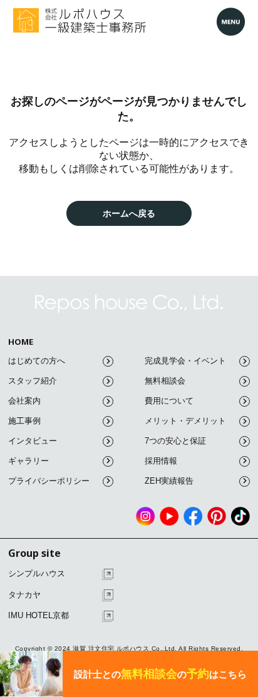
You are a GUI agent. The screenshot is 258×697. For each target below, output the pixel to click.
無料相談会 (165, 380)
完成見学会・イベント (185, 360)
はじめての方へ (36, 360)
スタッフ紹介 (32, 380)
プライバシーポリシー (49, 481)
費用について (169, 400)
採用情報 (161, 461)
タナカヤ (24, 594)
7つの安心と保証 (175, 440)
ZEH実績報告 (169, 481)
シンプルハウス (36, 573)
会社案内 (24, 400)
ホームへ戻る (129, 213)
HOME (20, 342)
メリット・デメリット (185, 420)
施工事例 (24, 420)
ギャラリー (28, 461)
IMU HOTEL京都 (38, 615)
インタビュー (32, 440)
